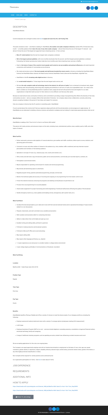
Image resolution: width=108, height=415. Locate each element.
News (26, 15)
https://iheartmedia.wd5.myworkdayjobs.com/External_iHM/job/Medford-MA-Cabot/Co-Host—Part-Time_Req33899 (45, 386)
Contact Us (33, 15)
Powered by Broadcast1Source (57, 412)
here (41, 38)
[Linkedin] (96, 8)
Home (12, 15)
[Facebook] (88, 8)
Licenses (68, 412)
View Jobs (19, 15)
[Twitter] (92, 8)
